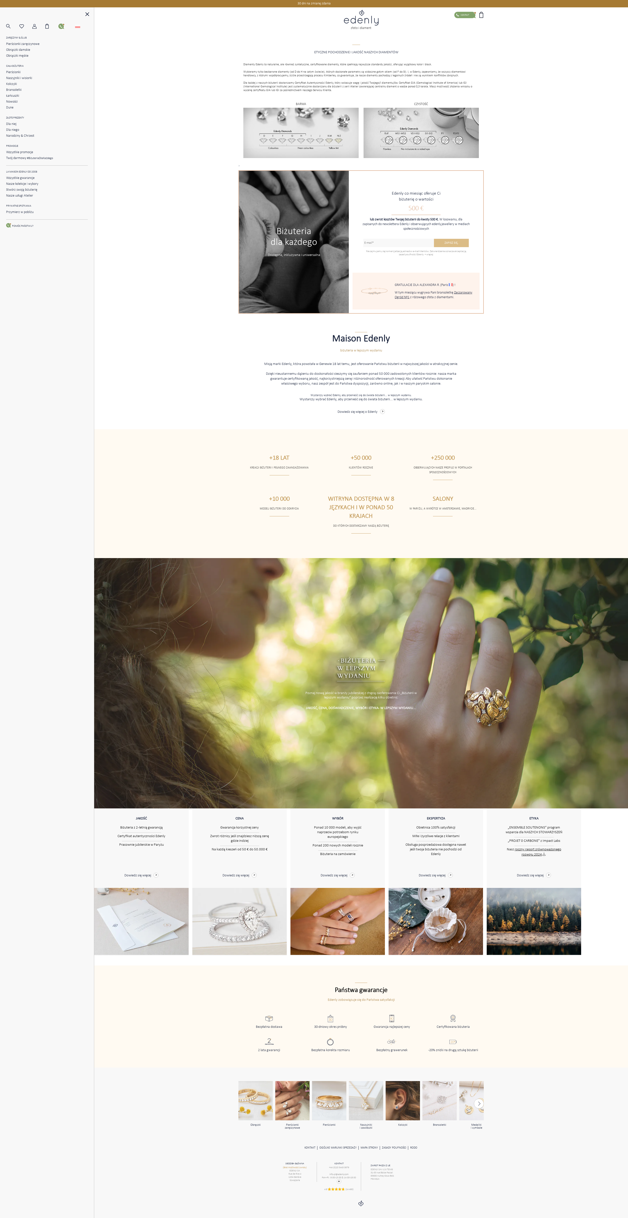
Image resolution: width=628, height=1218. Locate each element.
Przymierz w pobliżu (20, 212)
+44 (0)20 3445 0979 (339, 1167)
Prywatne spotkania (18, 206)
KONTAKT (309, 1147)
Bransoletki (14, 90)
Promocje (12, 146)
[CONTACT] (338, 1181)
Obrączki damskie (18, 50)
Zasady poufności (394, 1147)
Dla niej (11, 124)
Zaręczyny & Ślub (16, 38)
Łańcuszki (12, 96)
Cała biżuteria (15, 66)
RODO (413, 1147)
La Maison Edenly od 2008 (21, 172)
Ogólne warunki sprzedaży (338, 1147)
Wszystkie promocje (19, 152)
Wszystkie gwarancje (20, 178)
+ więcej (429, 254)
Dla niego (12, 130)
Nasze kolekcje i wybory (22, 184)
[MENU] (87, 14)
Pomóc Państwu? (22, 226)
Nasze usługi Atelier (19, 196)
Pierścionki (13, 72)
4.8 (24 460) (338, 1189)
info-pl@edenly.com (339, 1174)
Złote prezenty (15, 118)
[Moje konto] (38, 26)
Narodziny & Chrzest (20, 136)
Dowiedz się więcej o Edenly (358, 412)
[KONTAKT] (64, 26)
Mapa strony (369, 1147)
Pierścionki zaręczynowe (22, 44)
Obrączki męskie (17, 56)
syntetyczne (302, 64)
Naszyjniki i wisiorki (19, 78)
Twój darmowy (29, 158)
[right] (479, 1104)
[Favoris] (25, 26)
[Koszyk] (51, 26)
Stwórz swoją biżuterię (21, 190)
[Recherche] (12, 26)
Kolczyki (11, 84)
